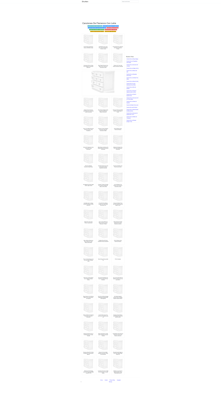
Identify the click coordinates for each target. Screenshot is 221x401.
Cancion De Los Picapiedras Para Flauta (132, 62)
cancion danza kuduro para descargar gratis (97, 27)
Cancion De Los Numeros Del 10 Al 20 (132, 65)
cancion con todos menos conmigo (95, 26)
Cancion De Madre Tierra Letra (132, 105)
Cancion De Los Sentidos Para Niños (132, 78)
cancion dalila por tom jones (112, 27)
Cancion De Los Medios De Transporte (132, 117)
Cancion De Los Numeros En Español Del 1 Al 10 (132, 113)
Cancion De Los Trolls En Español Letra (131, 95)
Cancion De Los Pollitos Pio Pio (132, 68)
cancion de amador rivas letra (111, 29)
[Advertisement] (34, 8)
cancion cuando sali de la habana (97, 31)
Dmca (101, 380)
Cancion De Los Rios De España (131, 88)
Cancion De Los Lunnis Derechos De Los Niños (131, 84)
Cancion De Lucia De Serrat (132, 107)
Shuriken (85, 1)
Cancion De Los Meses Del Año (132, 71)
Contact (106, 380)
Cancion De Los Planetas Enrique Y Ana (131, 121)
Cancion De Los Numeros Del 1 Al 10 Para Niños (133, 98)
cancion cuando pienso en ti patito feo (110, 26)
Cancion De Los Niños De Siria (132, 81)
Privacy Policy (112, 380)
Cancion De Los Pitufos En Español (132, 102)
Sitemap (110, 381)
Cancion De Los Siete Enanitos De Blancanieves (132, 110)
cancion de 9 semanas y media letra (97, 29)
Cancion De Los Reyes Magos (132, 58)
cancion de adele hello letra (110, 31)
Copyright (119, 380)
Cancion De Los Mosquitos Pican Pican (132, 75)
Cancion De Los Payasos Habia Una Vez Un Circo (131, 91)
